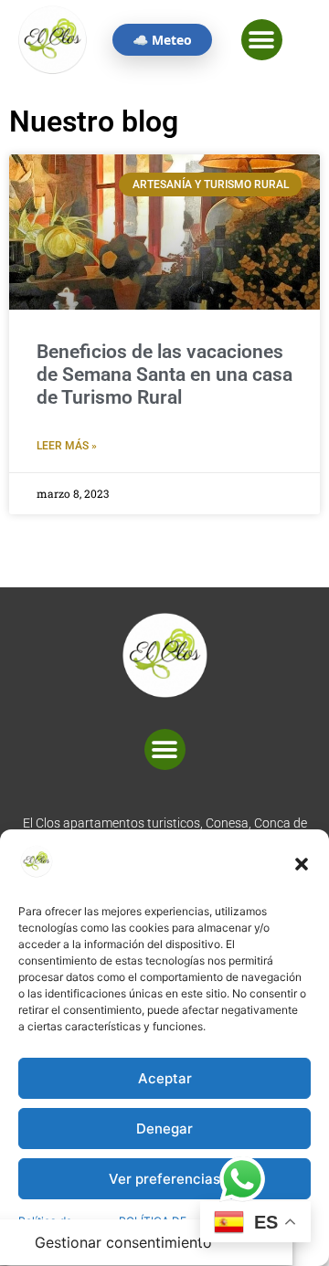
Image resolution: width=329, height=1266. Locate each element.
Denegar (164, 1128)
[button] (301, 864)
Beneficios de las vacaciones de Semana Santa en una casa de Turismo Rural (164, 374)
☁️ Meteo (162, 39)
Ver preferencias (164, 1178)
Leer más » (67, 445)
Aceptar (165, 1078)
